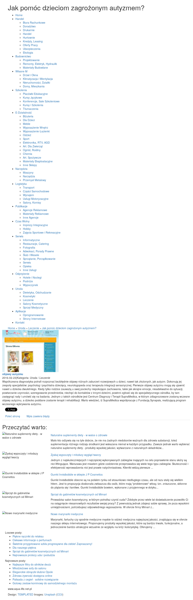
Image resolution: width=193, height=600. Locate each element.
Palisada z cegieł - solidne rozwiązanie (35, 579)
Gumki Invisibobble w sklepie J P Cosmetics (77, 474)
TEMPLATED (25, 594)
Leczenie (33, 328)
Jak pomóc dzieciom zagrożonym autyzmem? (69, 328)
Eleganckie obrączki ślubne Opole (33, 572)
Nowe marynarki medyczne (67, 514)
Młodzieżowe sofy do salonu (29, 568)
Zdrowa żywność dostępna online (32, 576)
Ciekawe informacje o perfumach (32, 540)
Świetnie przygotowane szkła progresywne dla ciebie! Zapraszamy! (52, 544)
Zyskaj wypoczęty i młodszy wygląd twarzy (76, 455)
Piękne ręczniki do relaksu (28, 536)
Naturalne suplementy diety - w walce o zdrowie (79, 435)
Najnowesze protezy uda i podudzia (34, 555)
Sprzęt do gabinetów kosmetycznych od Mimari (79, 494)
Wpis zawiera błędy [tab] (38, 416)
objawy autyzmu (12, 374)
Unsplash (49, 594)
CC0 (59, 594)
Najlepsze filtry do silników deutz (32, 564)
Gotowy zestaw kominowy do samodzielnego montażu (45, 583)
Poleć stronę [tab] (12, 416)
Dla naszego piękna (24, 547)
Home (11, 328)
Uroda (21, 328)
